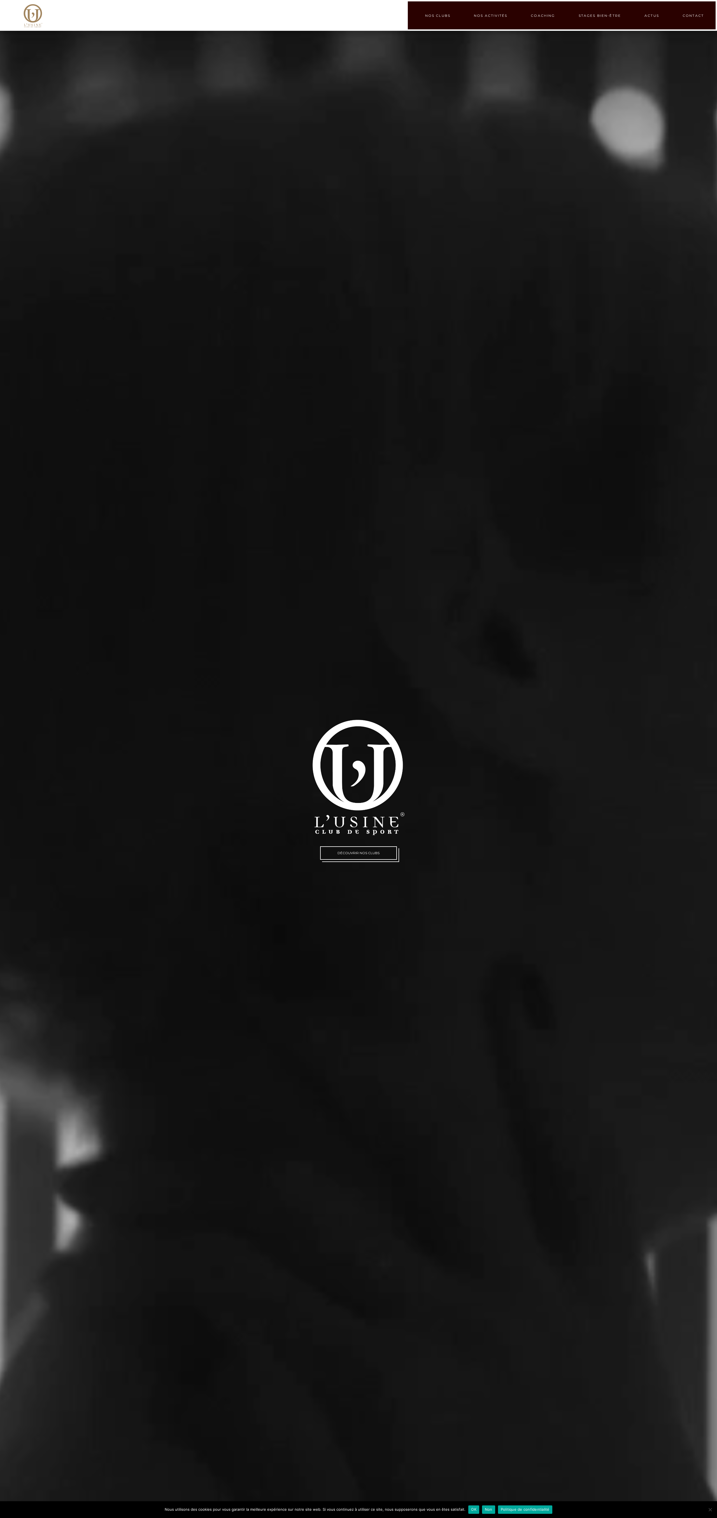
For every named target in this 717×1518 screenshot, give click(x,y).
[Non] (710, 1509)
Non (488, 1509)
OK (473, 1509)
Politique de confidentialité (525, 1509)
